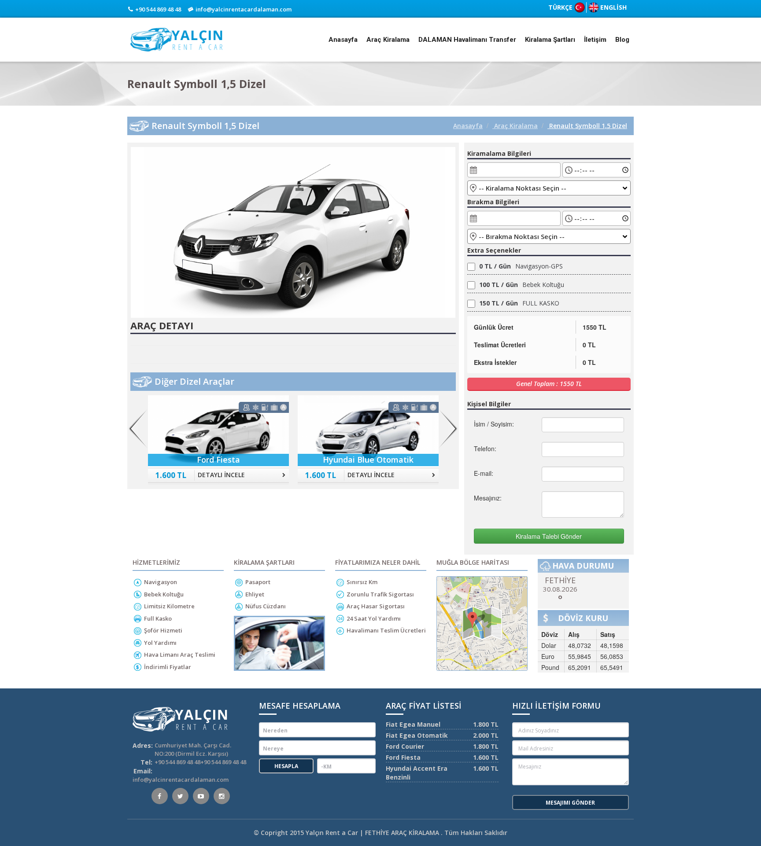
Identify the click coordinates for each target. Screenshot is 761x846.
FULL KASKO (519, 303)
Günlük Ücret (493, 327)
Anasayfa (343, 40)
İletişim (595, 40)
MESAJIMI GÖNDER (570, 802)
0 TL (589, 344)
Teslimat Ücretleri (500, 344)
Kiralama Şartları (550, 40)
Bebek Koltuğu (521, 284)
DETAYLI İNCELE (221, 475)
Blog (622, 40)
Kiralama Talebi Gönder (549, 536)
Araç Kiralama (388, 40)
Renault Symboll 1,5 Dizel (587, 125)
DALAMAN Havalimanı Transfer (467, 40)
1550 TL (594, 327)
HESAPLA (286, 766)
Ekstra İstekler (495, 362)
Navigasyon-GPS (521, 266)
